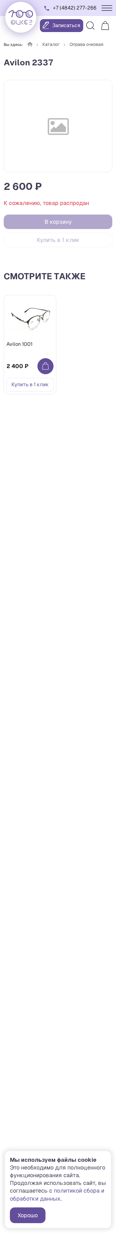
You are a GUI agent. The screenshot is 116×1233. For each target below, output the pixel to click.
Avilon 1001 (19, 344)
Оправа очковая (86, 44)
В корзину (58, 222)
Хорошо (28, 1215)
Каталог (51, 44)
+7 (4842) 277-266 (75, 8)
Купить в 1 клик (58, 240)
